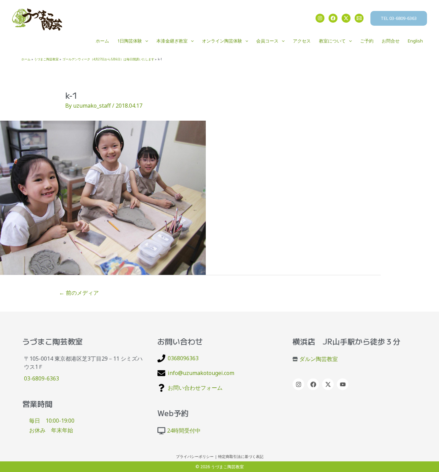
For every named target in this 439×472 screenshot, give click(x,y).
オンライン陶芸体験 (222, 41)
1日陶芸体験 (129, 41)
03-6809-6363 (41, 378)
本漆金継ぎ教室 (172, 41)
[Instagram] (320, 18)
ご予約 (366, 41)
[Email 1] (359, 18)
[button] (398, 18)
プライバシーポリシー (195, 456)
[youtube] (343, 384)
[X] (346, 18)
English (415, 41)
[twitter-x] (328, 384)
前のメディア (79, 292)
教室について (332, 41)
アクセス (302, 41)
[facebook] (314, 384)
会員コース (267, 41)
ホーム (102, 41)
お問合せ (391, 41)
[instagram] (299, 384)
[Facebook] (333, 18)
